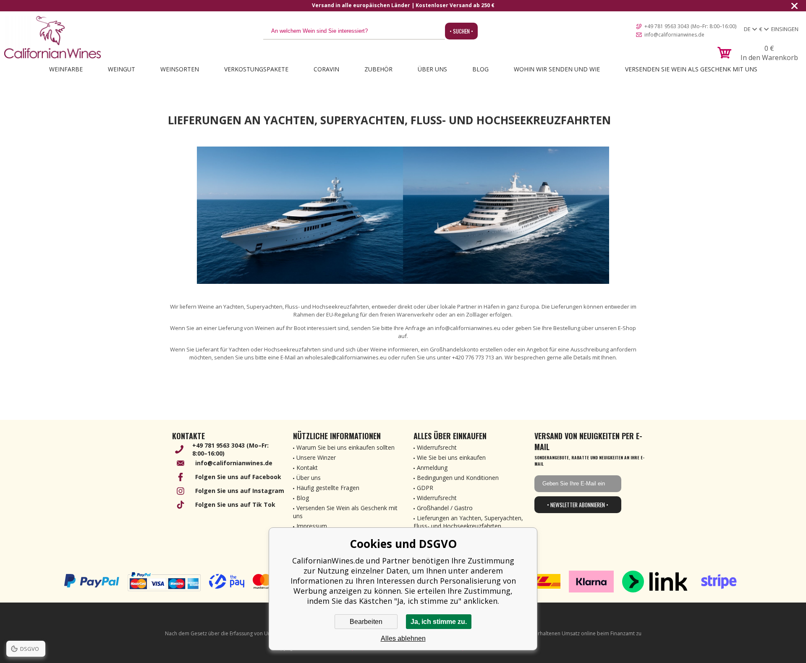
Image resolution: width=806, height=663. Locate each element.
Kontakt (307, 468)
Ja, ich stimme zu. (439, 621)
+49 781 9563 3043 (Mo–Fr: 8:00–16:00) (690, 26)
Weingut (121, 69)
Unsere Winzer (316, 457)
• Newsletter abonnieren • (577, 505)
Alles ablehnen (403, 638)
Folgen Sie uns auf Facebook (238, 477)
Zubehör (378, 69)
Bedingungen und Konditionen (458, 478)
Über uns (432, 69)
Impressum (311, 526)
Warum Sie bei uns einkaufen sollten (345, 447)
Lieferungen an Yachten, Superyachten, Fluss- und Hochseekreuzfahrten (468, 522)
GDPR (425, 488)
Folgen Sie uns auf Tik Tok (235, 504)
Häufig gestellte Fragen (327, 488)
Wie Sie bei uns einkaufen (451, 457)
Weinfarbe (66, 69)
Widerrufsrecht (437, 447)
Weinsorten (179, 69)
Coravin (326, 69)
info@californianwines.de (674, 34)
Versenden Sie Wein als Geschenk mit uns (691, 69)
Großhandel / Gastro (445, 508)
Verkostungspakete (256, 69)
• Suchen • (461, 31)
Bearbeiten (366, 621)
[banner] (52, 37)
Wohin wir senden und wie (557, 69)
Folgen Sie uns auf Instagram (239, 491)
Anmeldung (432, 468)
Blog (480, 69)
